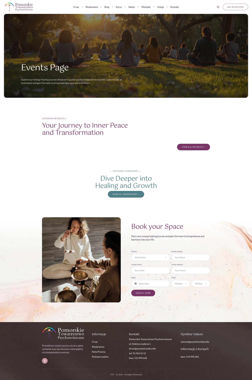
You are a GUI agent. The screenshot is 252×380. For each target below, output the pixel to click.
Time (173, 278)
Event (134, 252)
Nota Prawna (98, 351)
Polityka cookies (100, 356)
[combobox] (150, 257)
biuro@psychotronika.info (142, 348)
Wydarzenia (98, 346)
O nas (95, 341)
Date (133, 278)
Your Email (136, 265)
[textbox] (150, 257)
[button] (245, 369)
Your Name (177, 252)
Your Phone (177, 265)
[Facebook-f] (45, 361)
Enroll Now (143, 293)
